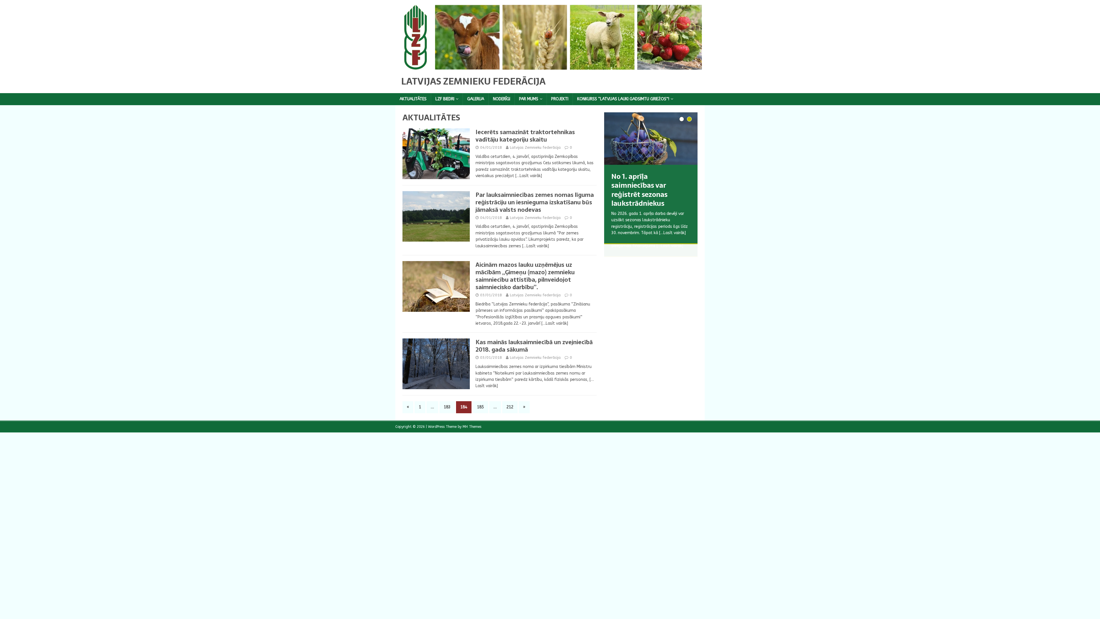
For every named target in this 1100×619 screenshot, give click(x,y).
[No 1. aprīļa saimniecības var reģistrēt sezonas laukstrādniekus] (651, 138)
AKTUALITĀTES (413, 99)
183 (447, 407)
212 (509, 407)
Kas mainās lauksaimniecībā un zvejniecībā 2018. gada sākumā (534, 346)
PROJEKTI (559, 99)
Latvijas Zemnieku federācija (535, 147)
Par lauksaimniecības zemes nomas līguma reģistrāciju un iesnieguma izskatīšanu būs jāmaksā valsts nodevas (535, 202)
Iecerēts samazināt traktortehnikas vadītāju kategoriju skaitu (525, 136)
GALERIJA (475, 99)
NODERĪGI (501, 99)
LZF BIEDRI (444, 99)
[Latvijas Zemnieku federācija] (550, 66)
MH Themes (472, 427)
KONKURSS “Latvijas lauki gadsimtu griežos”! (623, 99)
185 (480, 407)
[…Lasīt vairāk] (528, 175)
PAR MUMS (528, 99)
